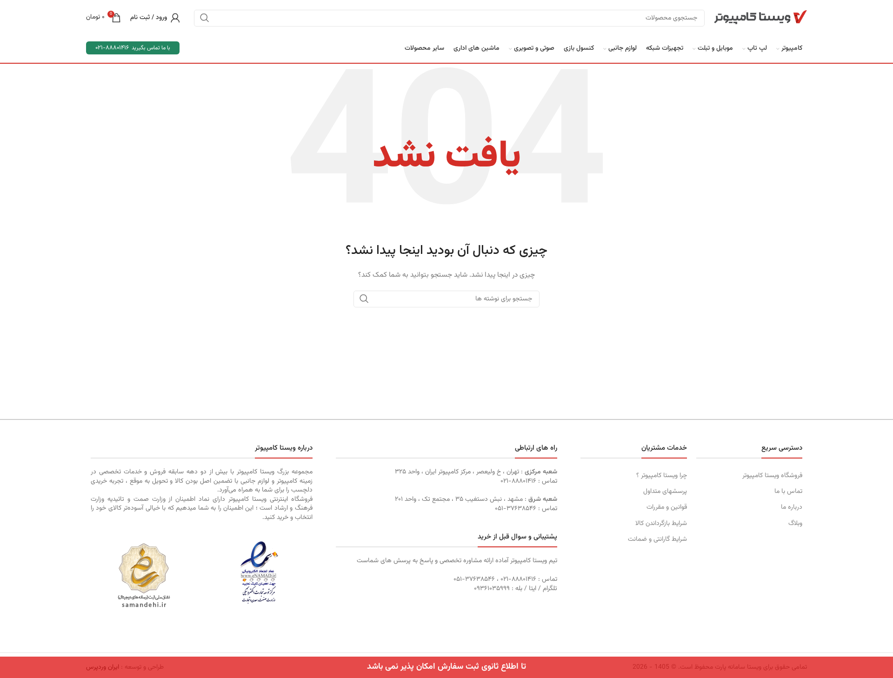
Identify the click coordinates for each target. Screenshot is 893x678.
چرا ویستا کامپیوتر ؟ (661, 476)
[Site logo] (760, 18)
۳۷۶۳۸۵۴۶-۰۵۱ (515, 509)
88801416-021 (112, 48)
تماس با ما (788, 491)
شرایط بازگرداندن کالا (660, 523)
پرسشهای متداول (664, 491)
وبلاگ (795, 523)
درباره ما (791, 507)
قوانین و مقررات (666, 507)
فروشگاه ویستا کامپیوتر (772, 476)
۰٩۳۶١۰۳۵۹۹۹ (492, 589)
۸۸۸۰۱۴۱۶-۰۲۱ (518, 481)
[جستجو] (204, 18)
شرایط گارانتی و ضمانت (657, 539)
